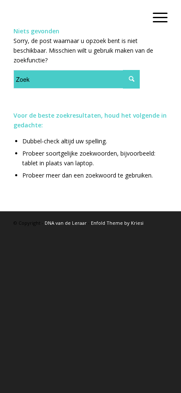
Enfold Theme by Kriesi (117, 223)
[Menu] (156, 17)
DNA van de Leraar (66, 223)
